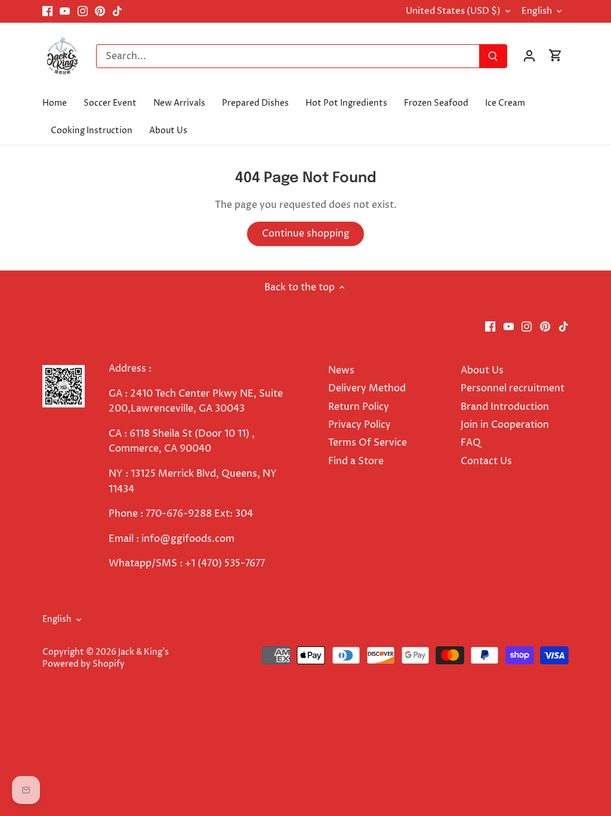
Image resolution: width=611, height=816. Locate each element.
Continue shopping (306, 233)
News (341, 370)
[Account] (529, 55)
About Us (482, 370)
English (536, 11)
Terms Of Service (367, 442)
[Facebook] (47, 11)
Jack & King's (143, 652)
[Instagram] (83, 11)
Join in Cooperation (505, 424)
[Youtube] (65, 11)
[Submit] (493, 56)
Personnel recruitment (512, 388)
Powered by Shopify (83, 664)
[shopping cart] (555, 55)
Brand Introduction (506, 406)
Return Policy (358, 406)
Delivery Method (367, 388)
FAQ (471, 442)
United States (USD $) (453, 11)
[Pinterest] (100, 11)
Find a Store (356, 461)
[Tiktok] (117, 11)
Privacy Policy (359, 424)
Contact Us (486, 461)
